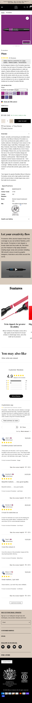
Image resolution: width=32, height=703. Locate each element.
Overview (4, 134)
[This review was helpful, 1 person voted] (25, 467)
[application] (16, 269)
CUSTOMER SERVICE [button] (7, 630)
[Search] (24, 7)
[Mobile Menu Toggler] (2, 7)
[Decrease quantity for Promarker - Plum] (3, 121)
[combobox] (23, 431)
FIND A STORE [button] (5, 655)
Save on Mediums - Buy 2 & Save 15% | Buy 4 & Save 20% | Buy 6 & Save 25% (16, 2)
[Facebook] (3, 646)
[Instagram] (8, 646)
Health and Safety (7, 219)
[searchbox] (8, 427)
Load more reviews (16, 603)
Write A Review (16, 396)
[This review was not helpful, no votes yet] (28, 467)
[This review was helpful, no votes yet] (25, 498)
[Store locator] (27, 7)
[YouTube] (14, 646)
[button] (16, 269)
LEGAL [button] (3, 636)
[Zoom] (27, 18)
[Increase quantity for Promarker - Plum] (11, 121)
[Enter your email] (29, 622)
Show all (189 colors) (10, 102)
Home (2, 12)
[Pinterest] (20, 646)
